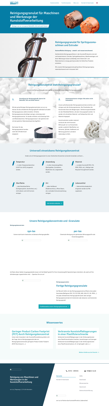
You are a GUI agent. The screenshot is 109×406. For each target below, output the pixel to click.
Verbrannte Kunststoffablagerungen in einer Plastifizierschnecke (77, 333)
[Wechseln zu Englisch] (97, 3)
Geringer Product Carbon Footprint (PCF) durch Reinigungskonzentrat (30, 333)
